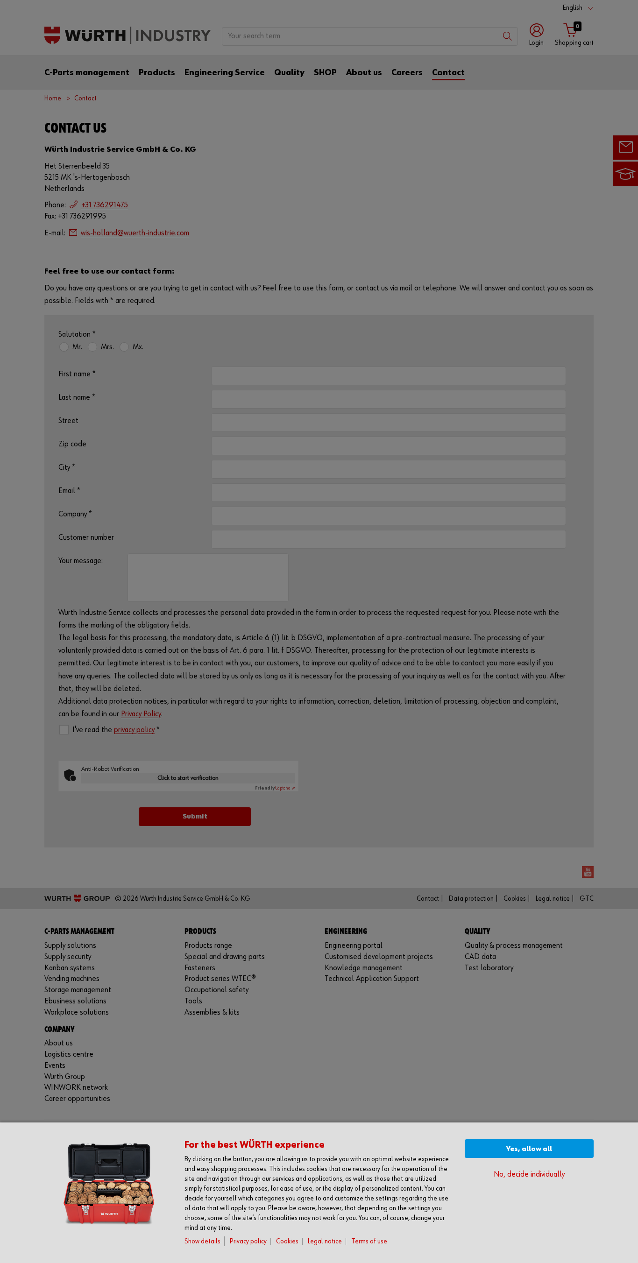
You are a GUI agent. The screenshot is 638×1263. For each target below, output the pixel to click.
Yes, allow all (529, 1148)
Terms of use (369, 1241)
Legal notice (325, 1241)
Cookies (287, 1241)
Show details (202, 1241)
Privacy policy (248, 1241)
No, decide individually (529, 1174)
